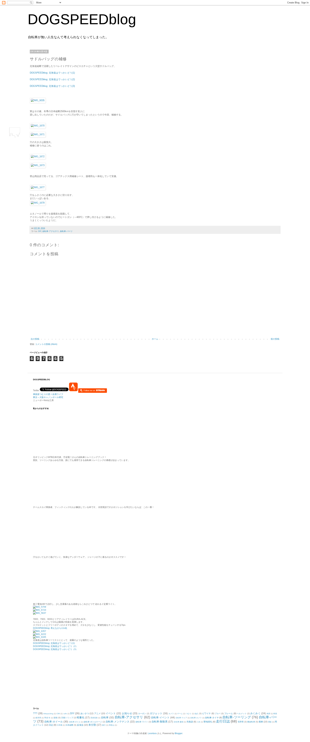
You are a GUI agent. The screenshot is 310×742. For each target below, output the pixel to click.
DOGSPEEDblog (82, 19)
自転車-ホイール (53, 721)
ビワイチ (206, 713)
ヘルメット (242, 713)
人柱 (198, 722)
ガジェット (156, 713)
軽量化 (80, 717)
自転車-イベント (160, 717)
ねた (197, 713)
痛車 (261, 721)
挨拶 (268, 714)
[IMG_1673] (38, 165)
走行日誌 (223, 721)
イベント (111, 713)
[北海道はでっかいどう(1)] (39, 631)
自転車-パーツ (66, 231)
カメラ (171, 714)
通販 (270, 722)
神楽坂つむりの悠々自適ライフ (48, 394)
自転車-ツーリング (236, 717)
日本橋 (59, 725)
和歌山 (111, 725)
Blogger (178, 733)
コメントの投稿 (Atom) (46, 344)
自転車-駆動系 (160, 721)
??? (35, 713)
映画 (275, 714)
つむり (188, 714)
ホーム (155, 339)
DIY (39, 231)
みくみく (255, 713)
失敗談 (190, 721)
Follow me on (90, 390)
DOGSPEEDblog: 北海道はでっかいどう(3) (52, 86)
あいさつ (84, 713)
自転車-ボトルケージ (93, 722)
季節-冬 (47, 718)
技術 (56, 718)
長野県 (241, 722)
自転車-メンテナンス (117, 721)
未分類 (92, 724)
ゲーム (180, 714)
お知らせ (127, 713)
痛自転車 (251, 722)
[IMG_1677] (38, 187)
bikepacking (48, 714)
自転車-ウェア (181, 718)
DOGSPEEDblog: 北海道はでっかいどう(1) (52, 72)
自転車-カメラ (196, 718)
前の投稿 (275, 339)
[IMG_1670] (38, 125)
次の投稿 (35, 339)
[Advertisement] (55, 678)
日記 (51, 725)
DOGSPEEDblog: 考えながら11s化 (50, 628)
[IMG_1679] (38, 202)
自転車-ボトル (74, 722)
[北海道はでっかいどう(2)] (39, 634)
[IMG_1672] (38, 156)
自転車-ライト (141, 722)
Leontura (152, 733)
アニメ (97, 713)
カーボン (142, 713)
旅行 (104, 725)
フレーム (228, 713)
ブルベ (218, 713)
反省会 (80, 725)
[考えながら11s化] (39, 607)
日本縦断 (69, 725)
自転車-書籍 (178, 722)
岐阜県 (38, 718)
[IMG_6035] (38, 100)
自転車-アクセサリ (50, 231)
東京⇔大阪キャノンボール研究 (48, 397)
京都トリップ (67, 718)
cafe (65, 714)
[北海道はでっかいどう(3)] (39, 637)
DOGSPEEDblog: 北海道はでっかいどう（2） (55, 646)
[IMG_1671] (38, 134)
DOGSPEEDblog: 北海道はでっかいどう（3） (55, 649)
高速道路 (94, 718)
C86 (58, 714)
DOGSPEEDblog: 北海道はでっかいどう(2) (52, 79)
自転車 (105, 717)
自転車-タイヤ (212, 717)
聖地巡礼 (208, 721)
